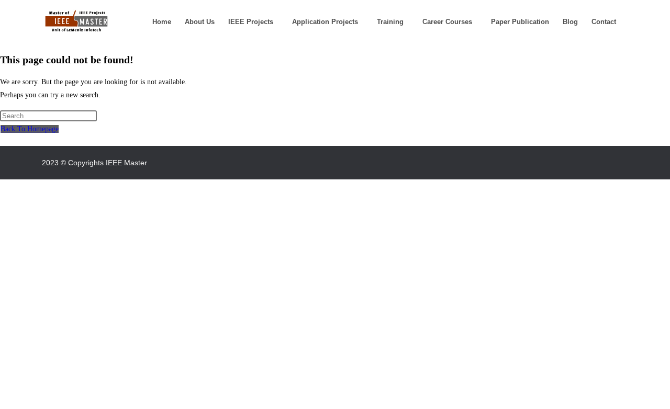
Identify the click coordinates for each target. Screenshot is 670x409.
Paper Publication (520, 22)
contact (603, 22)
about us (200, 22)
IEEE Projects (250, 22)
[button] (253, 21)
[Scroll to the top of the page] (3, 186)
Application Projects (325, 22)
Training (390, 22)
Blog (570, 22)
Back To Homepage (30, 129)
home (161, 22)
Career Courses (447, 22)
